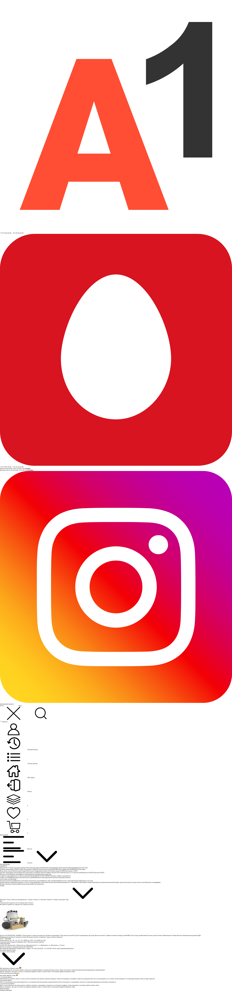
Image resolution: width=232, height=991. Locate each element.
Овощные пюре (32, 874)
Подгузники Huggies (33, 871)
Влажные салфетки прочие (20, 876)
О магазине (18, 937)
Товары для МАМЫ (6, 877)
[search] (40, 713)
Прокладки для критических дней (22, 877)
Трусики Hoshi (78, 872)
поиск (20, 705)
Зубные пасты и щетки (65, 880)
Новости (60, 937)
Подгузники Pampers (20, 871)
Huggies (36, 876)
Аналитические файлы (7, 983)
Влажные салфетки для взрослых (60, 876)
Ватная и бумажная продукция (9, 884)
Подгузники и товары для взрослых (11, 867)
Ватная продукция (38, 884)
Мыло (81, 882)
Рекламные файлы (6, 980)
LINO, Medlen (62, 869)
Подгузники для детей (7, 871)
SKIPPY (75, 869)
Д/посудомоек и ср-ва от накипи (25, 882)
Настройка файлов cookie (8, 950)
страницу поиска (28, 904)
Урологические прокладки (66, 867)
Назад (2, 988)
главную (17, 904)
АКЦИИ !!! (3, 866)
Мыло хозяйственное (90, 882)
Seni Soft (47, 869)
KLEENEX (41, 876)
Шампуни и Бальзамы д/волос (24, 880)
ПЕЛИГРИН (54, 869)
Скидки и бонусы (51, 937)
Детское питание (5, 874)
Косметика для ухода (81, 867)
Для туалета (141, 882)
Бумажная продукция (25, 884)
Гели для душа (37, 880)
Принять (16, 973)
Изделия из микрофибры (153, 882)
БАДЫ (2, 885)
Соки (49, 874)
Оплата (24, 937)
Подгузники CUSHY (71, 871)
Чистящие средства (119, 882)
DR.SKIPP (70, 869)
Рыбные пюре (14, 874)
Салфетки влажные (6, 876)
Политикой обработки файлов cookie (63, 971)
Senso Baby (81, 869)
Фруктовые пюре (42, 874)
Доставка (11, 937)
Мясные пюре (23, 874)
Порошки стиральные (41, 882)
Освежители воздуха (131, 882)
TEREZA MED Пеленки (21, 869)
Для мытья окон (108, 882)
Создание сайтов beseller (7, 952)
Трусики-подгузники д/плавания (30, 872)
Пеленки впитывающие (50, 867)
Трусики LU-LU (69, 872)
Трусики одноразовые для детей (10, 872)
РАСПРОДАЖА (5, 864)
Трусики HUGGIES (57, 872)
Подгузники (26, 867)
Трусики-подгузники (36, 867)
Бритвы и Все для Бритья (50, 880)
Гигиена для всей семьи (7, 880)
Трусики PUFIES (99, 872)
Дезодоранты (76, 880)
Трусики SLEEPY (88, 872)
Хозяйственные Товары (7, 882)
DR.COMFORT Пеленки (36, 869)
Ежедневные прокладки (40, 877)
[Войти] (13, 729)
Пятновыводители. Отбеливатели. (69, 882)
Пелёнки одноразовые (7, 869)
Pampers (31, 876)
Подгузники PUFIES (58, 871)
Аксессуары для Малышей (8, 879)
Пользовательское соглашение (36, 937)
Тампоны (67, 877)
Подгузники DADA (46, 871)
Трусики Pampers (46, 872)
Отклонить (3, 973)
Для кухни (100, 882)
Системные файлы (6, 977)
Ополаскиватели (53, 882)
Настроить (10, 973)
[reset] (13, 713)
